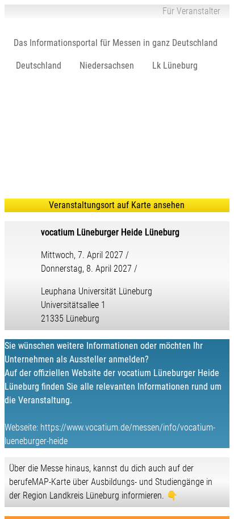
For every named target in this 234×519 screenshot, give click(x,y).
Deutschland (38, 65)
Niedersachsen (107, 65)
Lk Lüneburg (175, 65)
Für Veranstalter (191, 11)
